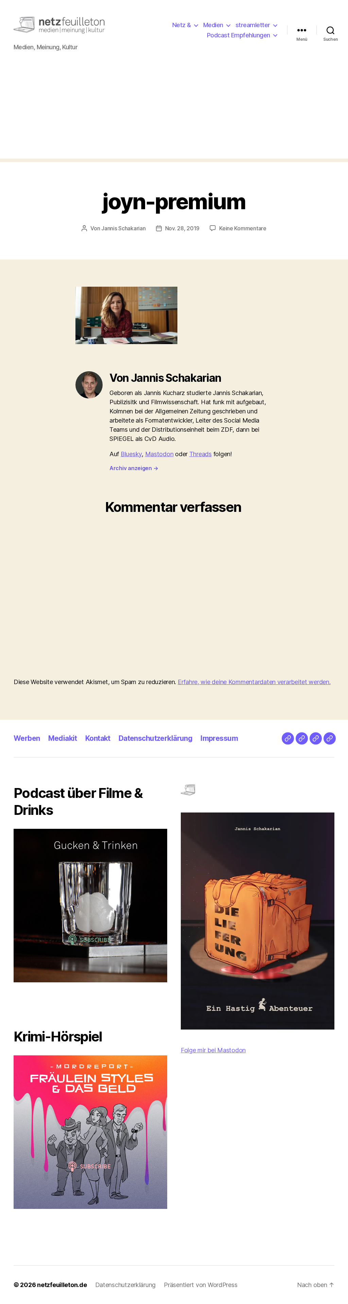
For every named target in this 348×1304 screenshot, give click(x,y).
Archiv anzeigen (133, 468)
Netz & (181, 25)
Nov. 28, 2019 (182, 228)
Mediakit (62, 738)
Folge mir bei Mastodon (213, 1050)
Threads (200, 454)
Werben (27, 738)
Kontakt (97, 738)
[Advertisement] (174, 111)
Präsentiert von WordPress (200, 1284)
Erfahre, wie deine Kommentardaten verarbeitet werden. (254, 681)
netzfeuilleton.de (62, 1284)
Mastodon (159, 454)
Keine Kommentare (242, 228)
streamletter (253, 25)
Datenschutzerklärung (155, 738)
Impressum (219, 738)
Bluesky (131, 454)
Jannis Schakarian (123, 228)
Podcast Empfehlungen (238, 35)
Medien (213, 25)
